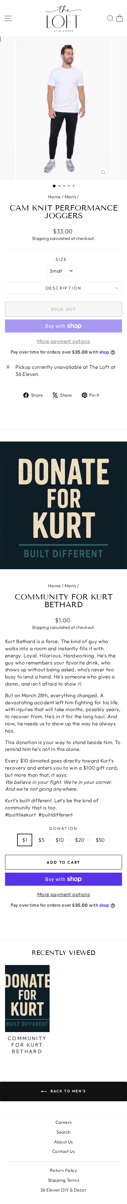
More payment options (63, 894)
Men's (70, 197)
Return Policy (63, 1170)
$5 (41, 840)
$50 (100, 840)
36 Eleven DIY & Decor (63, 1190)
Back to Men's (67, 1091)
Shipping (40, 238)
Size (61, 259)
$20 (79, 840)
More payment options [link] (63, 341)
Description (64, 288)
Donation (63, 828)
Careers (64, 1122)
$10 (60, 840)
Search (63, 1132)
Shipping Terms (63, 1180)
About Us (63, 1142)
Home (54, 197)
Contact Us (63, 1151)
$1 (24, 840)
